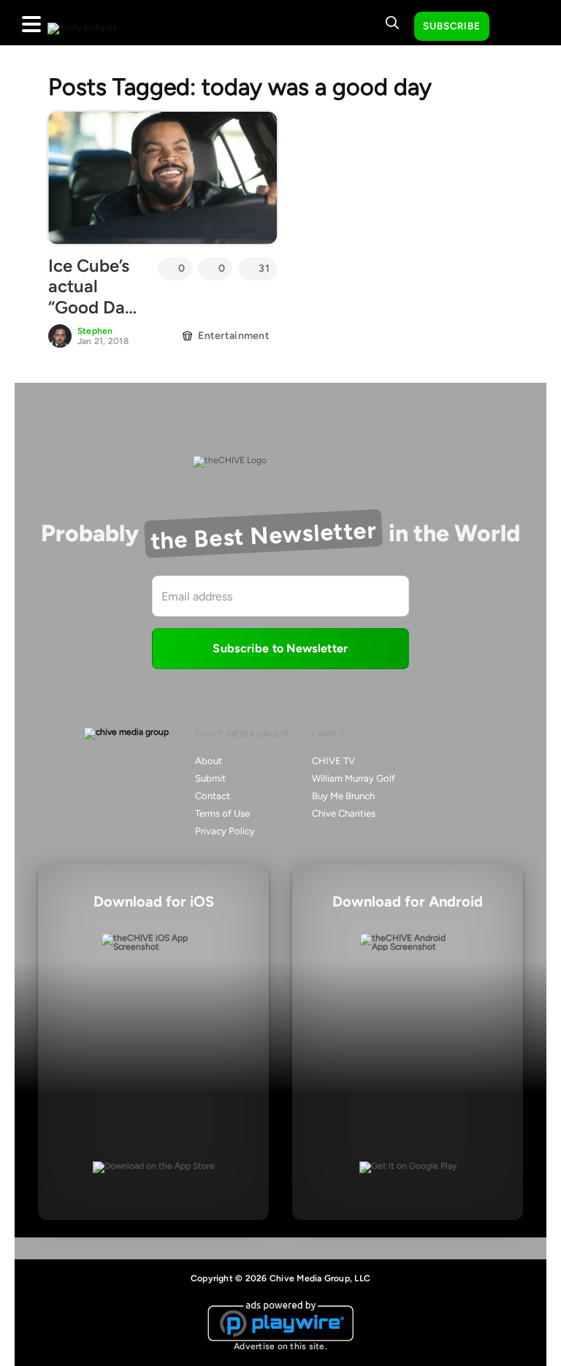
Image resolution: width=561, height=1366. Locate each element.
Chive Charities (343, 813)
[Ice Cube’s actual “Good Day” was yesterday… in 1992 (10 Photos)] (162, 177)
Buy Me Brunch (343, 795)
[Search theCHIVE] (392, 22)
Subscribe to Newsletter (280, 648)
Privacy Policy (225, 830)
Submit (210, 778)
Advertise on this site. (280, 1346)
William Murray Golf (353, 778)
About (208, 760)
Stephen (95, 331)
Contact (212, 795)
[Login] (513, 27)
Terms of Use (222, 813)
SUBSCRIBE (452, 25)
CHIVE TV (333, 760)
